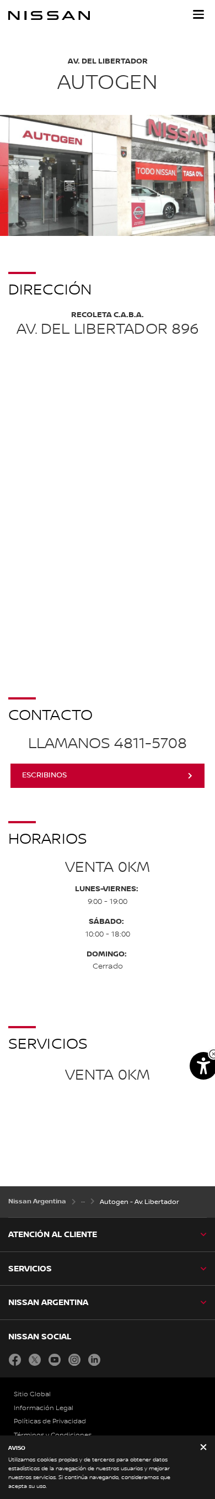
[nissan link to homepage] (49, 15)
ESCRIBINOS (44, 775)
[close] (203, 1448)
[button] (198, 14)
